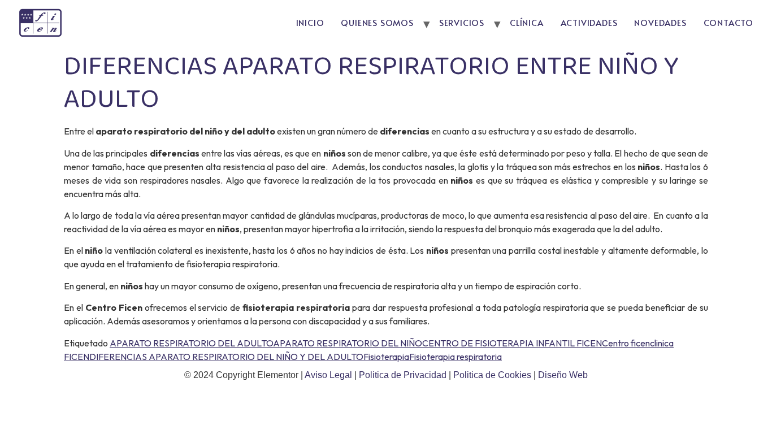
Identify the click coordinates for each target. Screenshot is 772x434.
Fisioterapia (386, 356)
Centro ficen (626, 343)
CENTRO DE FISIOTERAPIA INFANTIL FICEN (512, 343)
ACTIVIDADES (589, 22)
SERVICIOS (461, 22)
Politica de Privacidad (404, 375)
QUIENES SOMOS (377, 22)
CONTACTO (728, 22)
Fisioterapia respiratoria (455, 356)
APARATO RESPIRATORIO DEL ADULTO (191, 343)
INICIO (310, 22)
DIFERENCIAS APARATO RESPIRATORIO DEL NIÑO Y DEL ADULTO (226, 356)
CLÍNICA (527, 22)
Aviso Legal (329, 375)
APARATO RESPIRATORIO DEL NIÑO (347, 343)
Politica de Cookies (492, 375)
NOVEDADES (660, 22)
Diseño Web (563, 375)
